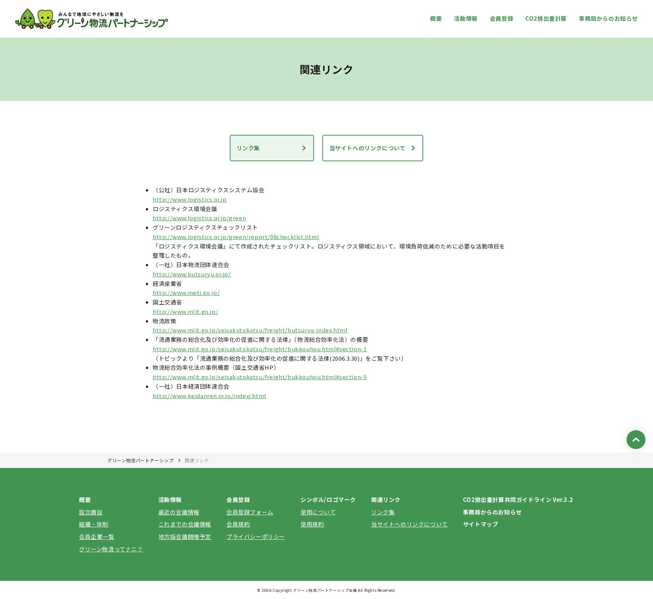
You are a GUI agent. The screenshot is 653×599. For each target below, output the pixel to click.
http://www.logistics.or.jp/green (199, 218)
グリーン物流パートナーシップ (140, 460)
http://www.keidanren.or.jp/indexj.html (209, 396)
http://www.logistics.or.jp (190, 199)
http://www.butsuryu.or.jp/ (192, 274)
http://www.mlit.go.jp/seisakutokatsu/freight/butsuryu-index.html (250, 330)
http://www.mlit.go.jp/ (185, 311)
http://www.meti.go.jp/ (186, 292)
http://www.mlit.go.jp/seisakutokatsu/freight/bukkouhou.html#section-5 (260, 377)
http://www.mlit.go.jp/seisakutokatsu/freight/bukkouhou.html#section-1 (260, 349)
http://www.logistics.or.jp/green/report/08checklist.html (236, 237)
